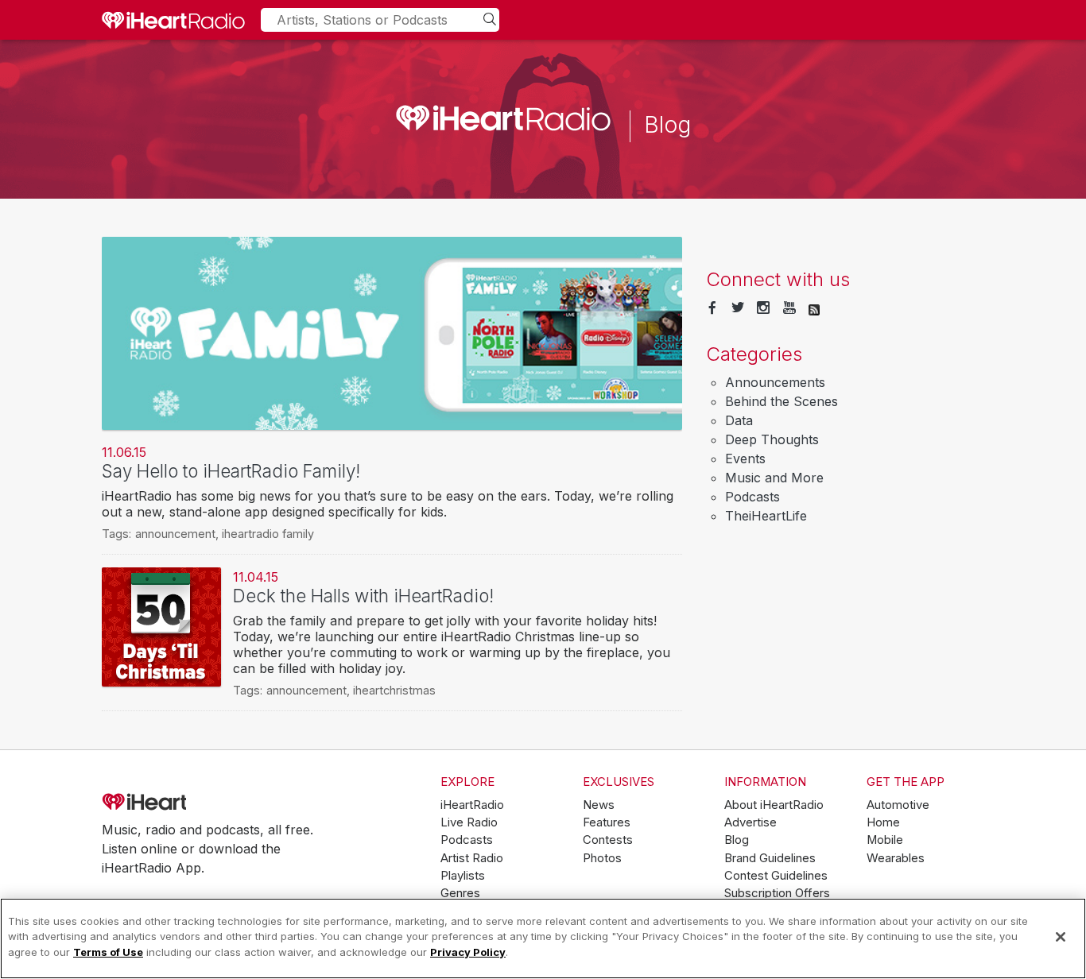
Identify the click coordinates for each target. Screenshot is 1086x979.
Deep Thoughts (772, 439)
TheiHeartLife (766, 516)
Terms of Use (108, 952)
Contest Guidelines (776, 876)
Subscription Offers (777, 893)
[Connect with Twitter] (737, 308)
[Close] (1060, 936)
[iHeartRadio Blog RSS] (814, 308)
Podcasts (752, 497)
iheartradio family (268, 533)
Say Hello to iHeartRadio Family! (231, 471)
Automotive (898, 805)
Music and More (774, 478)
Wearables (896, 858)
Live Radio (469, 822)
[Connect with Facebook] (712, 308)
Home (883, 822)
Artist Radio (471, 858)
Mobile (885, 840)
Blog (736, 840)
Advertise (750, 822)
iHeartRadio (189, 802)
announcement (175, 533)
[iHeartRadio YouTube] (789, 308)
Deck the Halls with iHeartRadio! (363, 595)
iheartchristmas (394, 690)
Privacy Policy (468, 952)
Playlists (462, 876)
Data (739, 420)
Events (745, 458)
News (599, 805)
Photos (602, 858)
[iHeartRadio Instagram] (763, 308)
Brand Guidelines (770, 858)
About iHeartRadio (774, 805)
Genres (460, 893)
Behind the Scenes (781, 401)
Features (606, 822)
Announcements (775, 382)
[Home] (173, 20)
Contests (608, 840)
